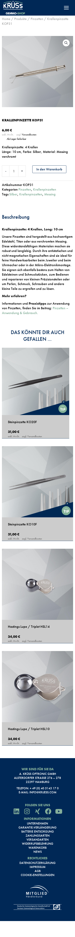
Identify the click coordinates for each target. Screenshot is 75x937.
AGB (38, 871)
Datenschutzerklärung (37, 863)
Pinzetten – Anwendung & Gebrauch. (35, 310)
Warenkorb (37, 848)
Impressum (38, 867)
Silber (13, 194)
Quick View (36, 410)
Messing (50, 194)
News (37, 852)
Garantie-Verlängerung (37, 827)
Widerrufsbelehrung (37, 844)
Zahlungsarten (38, 836)
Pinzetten (37, 19)
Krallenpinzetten (44, 189)
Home (6, 19)
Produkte (20, 19)
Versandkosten (29, 134)
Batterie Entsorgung (37, 832)
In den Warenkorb (49, 169)
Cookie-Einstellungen (37, 875)
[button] (66, 42)
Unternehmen (37, 823)
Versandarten (38, 840)
